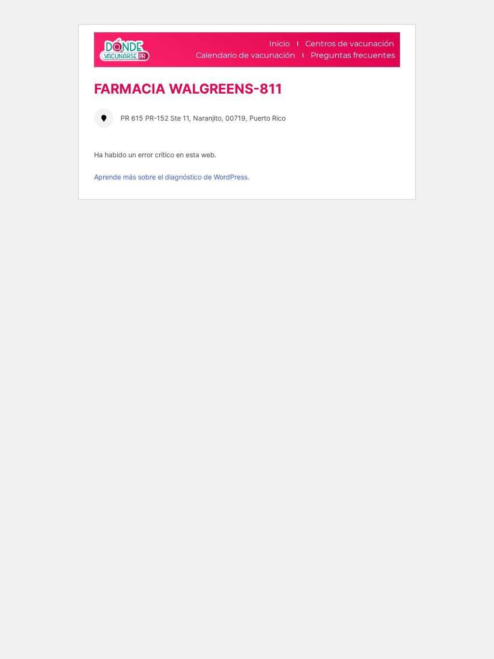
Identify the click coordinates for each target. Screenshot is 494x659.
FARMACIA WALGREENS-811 (188, 89)
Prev (115, 74)
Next (415, 74)
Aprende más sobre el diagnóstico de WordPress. (171, 177)
